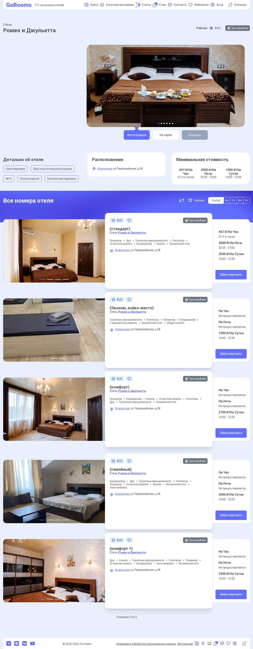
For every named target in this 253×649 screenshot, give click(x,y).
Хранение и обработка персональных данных (146, 643)
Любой (215, 200)
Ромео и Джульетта (132, 232)
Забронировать (231, 274)
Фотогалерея (136, 135)
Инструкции (185, 643)
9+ (246, 200)
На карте (166, 135)
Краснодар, (105, 168)
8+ (240, 200)
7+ (233, 200)
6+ (226, 200)
